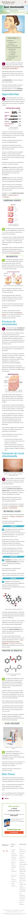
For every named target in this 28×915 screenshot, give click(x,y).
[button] (13, 798)
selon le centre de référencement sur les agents (12, 641)
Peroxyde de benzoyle (12, 56)
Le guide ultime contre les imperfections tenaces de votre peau (14, 854)
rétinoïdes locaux (13, 506)
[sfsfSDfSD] (13, 24)
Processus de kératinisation (12, 45)
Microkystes (10, 44)
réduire (17, 38)
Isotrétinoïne (12, 52)
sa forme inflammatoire (15, 253)
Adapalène (12, 54)
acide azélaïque (13, 507)
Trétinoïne (12, 51)
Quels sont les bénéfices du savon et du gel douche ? (13, 880)
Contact (19, 911)
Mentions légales (16, 910)
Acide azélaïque (11, 57)
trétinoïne (12, 516)
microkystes (6, 196)
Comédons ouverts (11, 42)
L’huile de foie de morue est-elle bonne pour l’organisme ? (13, 867)
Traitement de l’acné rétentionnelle (13, 47)
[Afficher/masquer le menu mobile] (25, 2)
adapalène (4, 518)
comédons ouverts (13, 195)
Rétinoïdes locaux (11, 49)
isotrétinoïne (19, 516)
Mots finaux (9, 59)
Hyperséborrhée (9, 40)
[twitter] (7, 851)
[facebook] (4, 851)
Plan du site (15, 911)
